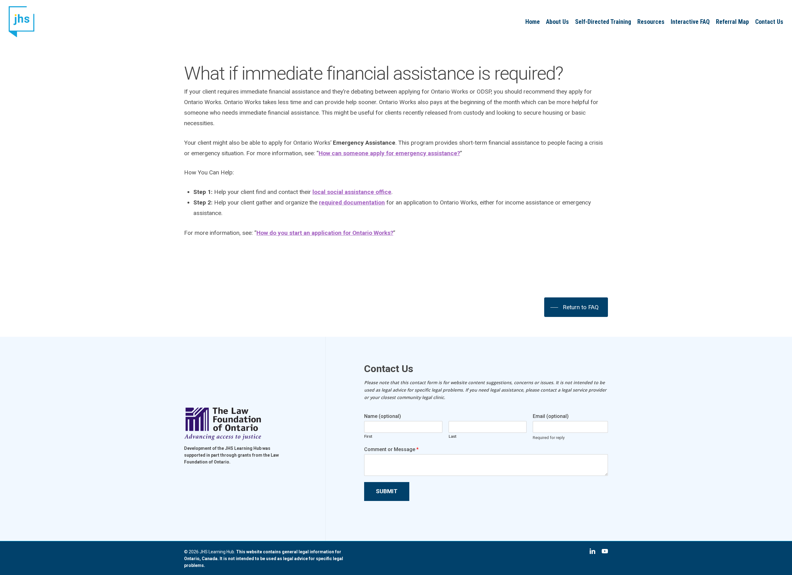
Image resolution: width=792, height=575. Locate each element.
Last (452, 436)
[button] (576, 307)
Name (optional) (382, 416)
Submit (387, 491)
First (368, 436)
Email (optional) (551, 416)
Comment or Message (391, 449)
